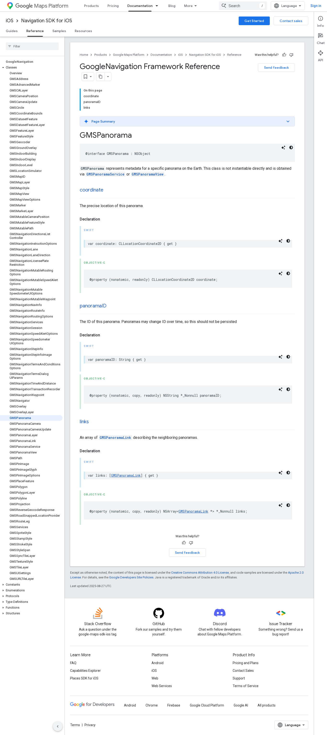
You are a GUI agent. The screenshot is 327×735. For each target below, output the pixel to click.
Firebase (173, 705)
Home (84, 55)
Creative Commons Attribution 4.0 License (200, 572)
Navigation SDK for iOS (46, 21)
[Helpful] (284, 54)
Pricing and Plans (246, 663)
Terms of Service (246, 686)
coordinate (91, 190)
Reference (35, 31)
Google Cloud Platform (207, 705)
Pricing (113, 6)
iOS (9, 21)
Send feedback (276, 67)
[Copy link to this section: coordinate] (108, 190)
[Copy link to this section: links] (93, 422)
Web (155, 678)
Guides (12, 31)
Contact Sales (243, 671)
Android (158, 663)
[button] (31, 67)
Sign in (315, 6)
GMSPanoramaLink (115, 437)
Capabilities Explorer (85, 671)
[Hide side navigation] (57, 726)
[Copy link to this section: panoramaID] (111, 306)
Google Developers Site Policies (131, 577)
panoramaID (93, 306)
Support (239, 678)
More (188, 6)
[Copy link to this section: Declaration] (105, 219)
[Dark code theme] (291, 147)
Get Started (254, 21)
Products (91, 6)
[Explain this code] (283, 147)
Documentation (139, 6)
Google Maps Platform (128, 55)
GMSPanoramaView (148, 174)
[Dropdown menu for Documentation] (158, 5)
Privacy (90, 725)
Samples (59, 31)
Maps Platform (51, 6)
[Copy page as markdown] (100, 77)
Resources (83, 31)
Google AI (241, 705)
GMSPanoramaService (105, 174)
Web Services (162, 686)
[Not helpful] (291, 54)
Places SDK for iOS (84, 678)
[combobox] (243, 5)
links (84, 422)
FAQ (73, 663)
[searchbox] (32, 46)
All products (267, 705)
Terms (75, 725)
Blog (171, 6)
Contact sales (291, 21)
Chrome (152, 705)
